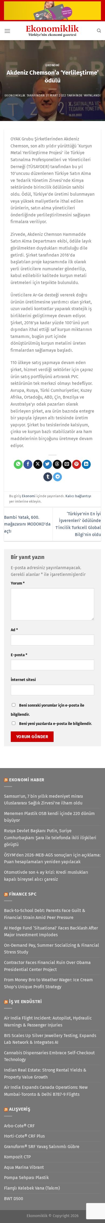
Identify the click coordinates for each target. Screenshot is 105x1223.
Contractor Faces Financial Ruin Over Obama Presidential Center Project (47, 966)
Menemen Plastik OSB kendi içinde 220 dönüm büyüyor (49, 817)
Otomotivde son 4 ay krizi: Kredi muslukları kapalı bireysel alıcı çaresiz (46, 876)
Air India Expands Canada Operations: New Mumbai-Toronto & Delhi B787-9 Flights (46, 1091)
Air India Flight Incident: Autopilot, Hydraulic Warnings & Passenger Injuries (48, 1021)
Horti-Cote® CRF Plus (24, 1136)
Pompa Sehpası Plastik (26, 1177)
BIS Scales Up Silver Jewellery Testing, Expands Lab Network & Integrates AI (50, 1039)
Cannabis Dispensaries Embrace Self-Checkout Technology (49, 1056)
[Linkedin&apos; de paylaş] (86, 464)
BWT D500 (13, 1198)
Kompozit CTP (17, 1156)
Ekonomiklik (15, 95)
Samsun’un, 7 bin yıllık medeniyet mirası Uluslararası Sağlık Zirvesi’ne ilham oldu (43, 800)
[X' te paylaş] (37, 464)
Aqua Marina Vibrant (24, 1167)
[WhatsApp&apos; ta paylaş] (18, 464)
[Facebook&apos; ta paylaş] (27, 464)
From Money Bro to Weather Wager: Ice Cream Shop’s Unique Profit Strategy (48, 983)
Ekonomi (53, 65)
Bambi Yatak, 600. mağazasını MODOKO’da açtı (27, 524)
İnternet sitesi (23, 680)
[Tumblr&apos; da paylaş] (47, 477)
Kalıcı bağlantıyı (78, 496)
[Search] (99, 31)
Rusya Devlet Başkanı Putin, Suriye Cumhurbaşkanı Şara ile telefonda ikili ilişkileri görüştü (50, 837)
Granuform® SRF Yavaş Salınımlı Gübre (41, 1146)
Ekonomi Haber (26, 779)
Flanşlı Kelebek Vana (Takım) (32, 1188)
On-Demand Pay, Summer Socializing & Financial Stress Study (51, 949)
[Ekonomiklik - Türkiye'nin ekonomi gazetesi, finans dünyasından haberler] (52, 31)
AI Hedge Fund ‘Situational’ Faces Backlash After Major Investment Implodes (51, 931)
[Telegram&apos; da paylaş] (57, 477)
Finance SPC (23, 894)
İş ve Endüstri (25, 1001)
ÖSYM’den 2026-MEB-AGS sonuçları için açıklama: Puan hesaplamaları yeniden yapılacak (52, 858)
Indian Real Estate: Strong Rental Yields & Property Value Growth (45, 1073)
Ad (14, 630)
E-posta (19, 655)
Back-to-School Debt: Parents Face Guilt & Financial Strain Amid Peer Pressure (44, 914)
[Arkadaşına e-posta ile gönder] (66, 464)
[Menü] (7, 30)
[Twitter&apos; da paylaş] (47, 464)
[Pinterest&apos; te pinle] (76, 464)
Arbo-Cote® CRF (19, 1125)
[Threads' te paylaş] (57, 464)
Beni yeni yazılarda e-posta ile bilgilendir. (55, 723)
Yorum (17, 583)
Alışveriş (19, 1109)
